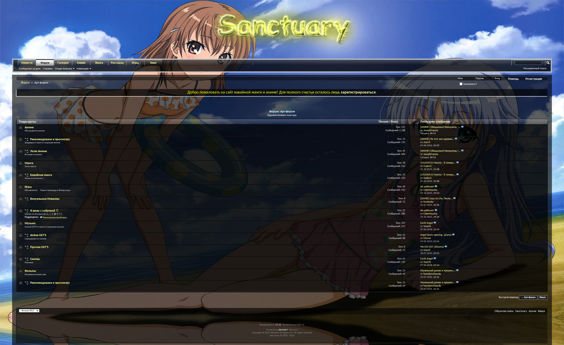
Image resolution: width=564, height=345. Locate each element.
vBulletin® (283, 330)
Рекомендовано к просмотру (50, 139)
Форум (45, 62)
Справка (47, 68)
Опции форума (63, 68)
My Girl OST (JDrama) (432, 247)
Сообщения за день (30, 68)
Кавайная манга (41, 175)
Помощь (513, 78)
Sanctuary (521, 311)
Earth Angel (426, 223)
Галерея (63, 62)
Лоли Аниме (38, 151)
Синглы (35, 259)
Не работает (427, 186)
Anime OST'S (38, 235)
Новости (26, 62)
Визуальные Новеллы (44, 199)
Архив (532, 311)
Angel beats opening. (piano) (435, 235)
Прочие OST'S (39, 247)
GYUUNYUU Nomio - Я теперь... (438, 163)
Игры (135, 62)
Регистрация (533, 78)
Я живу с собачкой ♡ (44, 211)
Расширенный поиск (534, 68)
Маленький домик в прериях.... (437, 270)
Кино (153, 62)
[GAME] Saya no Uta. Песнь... (436, 198)
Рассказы (117, 62)
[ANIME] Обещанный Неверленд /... (440, 127)
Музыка (30, 223)
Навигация (83, 68)
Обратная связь (504, 311)
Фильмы (30, 271)
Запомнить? (469, 84)
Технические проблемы (55, 217)
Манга (99, 62)
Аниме (81, 62)
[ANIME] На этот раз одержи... (437, 139)
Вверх (543, 297)
